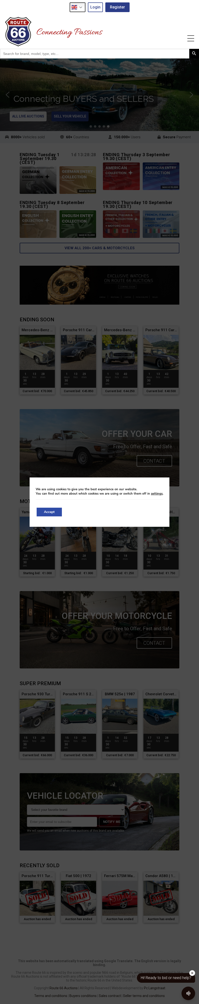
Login (95, 7)
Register (117, 7)
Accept (49, 512)
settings (157, 493)
